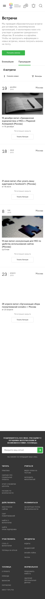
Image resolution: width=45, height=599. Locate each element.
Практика (6, 470)
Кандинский (29, 548)
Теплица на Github (9, 550)
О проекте (6, 571)
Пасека (27, 557)
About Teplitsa (8, 590)
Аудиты (27, 543)
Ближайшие (8, 61)
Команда (5, 576)
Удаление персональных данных (30, 580)
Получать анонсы (13, 53)
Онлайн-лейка (30, 553)
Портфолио (6, 585)
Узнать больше (22, 137)
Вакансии (6, 581)
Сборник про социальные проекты (7, 477)
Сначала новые (13, 76)
